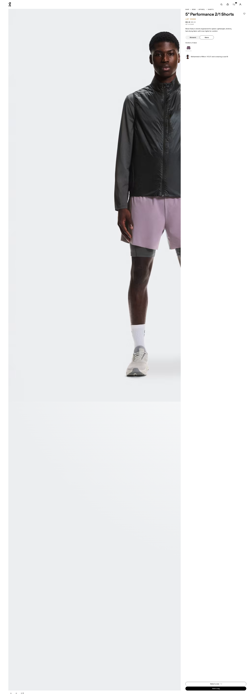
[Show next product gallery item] (16, 693)
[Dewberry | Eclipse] (188, 48)
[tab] (221, 4)
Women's (193, 37)
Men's (207, 37)
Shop (187, 9)
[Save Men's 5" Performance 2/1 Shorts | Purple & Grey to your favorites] (244, 14)
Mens (194, 9)
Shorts (211, 9)
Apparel (202, 9)
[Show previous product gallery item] (11, 693)
